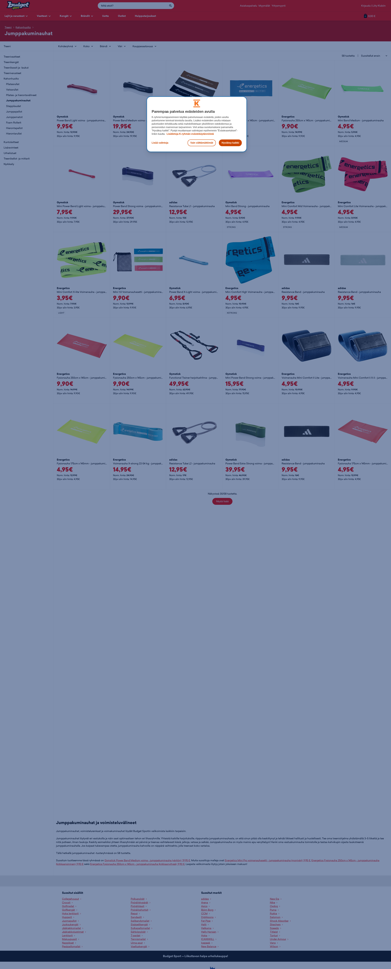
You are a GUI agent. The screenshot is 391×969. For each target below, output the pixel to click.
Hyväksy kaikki (230, 142)
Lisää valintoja (160, 142)
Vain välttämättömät (201, 142)
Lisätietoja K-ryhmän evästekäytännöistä (190, 134)
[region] (196, 124)
